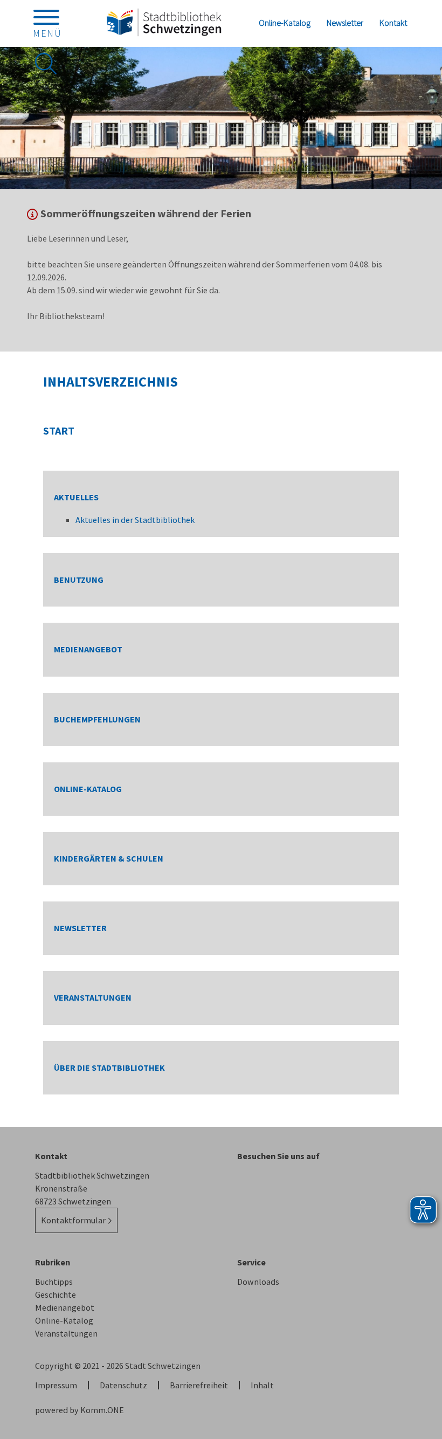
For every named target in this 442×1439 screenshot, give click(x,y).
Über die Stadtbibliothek (109, 1068)
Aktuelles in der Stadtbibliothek (135, 519)
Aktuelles (76, 497)
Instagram (245, 1181)
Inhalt (262, 1385)
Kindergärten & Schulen (108, 858)
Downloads (258, 1281)
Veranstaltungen (93, 998)
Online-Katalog (284, 22)
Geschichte (55, 1294)
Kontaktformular (73, 1220)
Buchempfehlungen (97, 719)
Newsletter (345, 22)
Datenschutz (123, 1385)
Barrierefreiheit (199, 1385)
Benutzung (78, 580)
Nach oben (415, 1283)
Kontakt (393, 22)
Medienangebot (88, 649)
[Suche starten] (46, 63)
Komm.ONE (102, 1409)
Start (58, 430)
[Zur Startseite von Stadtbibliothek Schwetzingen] (164, 22)
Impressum (56, 1385)
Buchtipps (54, 1281)
